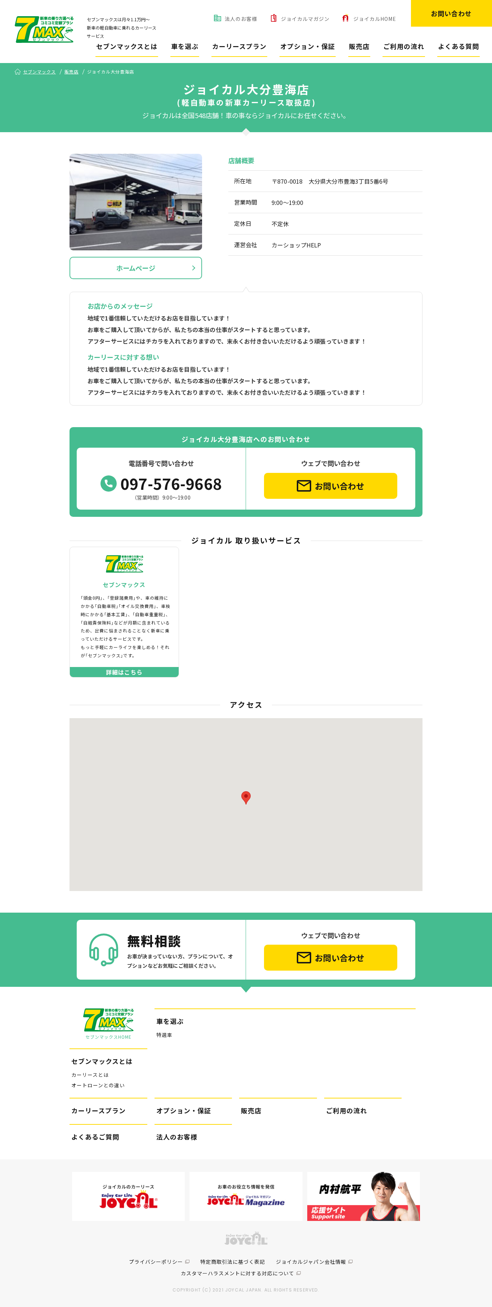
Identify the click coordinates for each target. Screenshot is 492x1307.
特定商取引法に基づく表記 (232, 1261)
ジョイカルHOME (374, 18)
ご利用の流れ (403, 46)
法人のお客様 (241, 18)
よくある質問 (458, 46)
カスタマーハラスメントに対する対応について (237, 1273)
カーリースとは (90, 1074)
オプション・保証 (307, 46)
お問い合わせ (451, 13)
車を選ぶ (184, 46)
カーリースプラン (239, 46)
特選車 (164, 1034)
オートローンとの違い (98, 1085)
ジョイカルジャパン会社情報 (311, 1261)
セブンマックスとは (126, 46)
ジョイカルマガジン (305, 18)
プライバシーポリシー (156, 1261)
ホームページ (135, 268)
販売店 (359, 46)
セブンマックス (39, 71)
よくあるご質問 (95, 1136)
